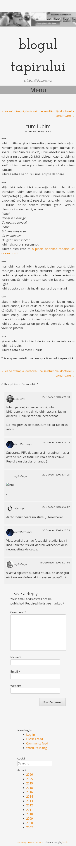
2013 (29, 801)
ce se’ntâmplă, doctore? (19, 111)
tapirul (48, 131)
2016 (29, 792)
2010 (29, 814)
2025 (29, 779)
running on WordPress (30, 842)
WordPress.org (36, 748)
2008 (29, 823)
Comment (18, 612)
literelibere (20, 444)
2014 (29, 797)
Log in (30, 735)
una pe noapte (37, 358)
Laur (16, 398)
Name (15, 657)
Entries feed (34, 739)
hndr (65, 842)
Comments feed (37, 743)
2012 (29, 805)
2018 (29, 788)
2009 (29, 818)
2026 (29, 775)
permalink (67, 358)
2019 (29, 783)
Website (16, 686)
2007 (29, 827)
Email (15, 672)
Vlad (16, 508)
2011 (29, 810)
